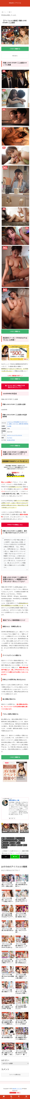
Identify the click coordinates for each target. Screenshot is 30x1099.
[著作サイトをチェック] (10, 818)
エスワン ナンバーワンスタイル (14, 435)
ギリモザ (22, 421)
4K (14, 421)
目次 (13, 55)
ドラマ (14, 423)
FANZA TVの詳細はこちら (15, 524)
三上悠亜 (9, 426)
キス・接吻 (18, 423)
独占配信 (17, 421)
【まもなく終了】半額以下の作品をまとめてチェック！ (16, 386)
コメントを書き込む (15, 1074)
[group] (10, 829)
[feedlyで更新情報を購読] (12, 818)
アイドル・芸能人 (20, 838)
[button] (26, 828)
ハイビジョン (10, 421)
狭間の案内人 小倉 (14, 800)
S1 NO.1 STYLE (11, 440)
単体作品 (26, 423)
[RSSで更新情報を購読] (14, 818)
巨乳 (23, 423)
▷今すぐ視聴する (15, 48)
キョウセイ (9, 437)
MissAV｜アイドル (17, 1088)
